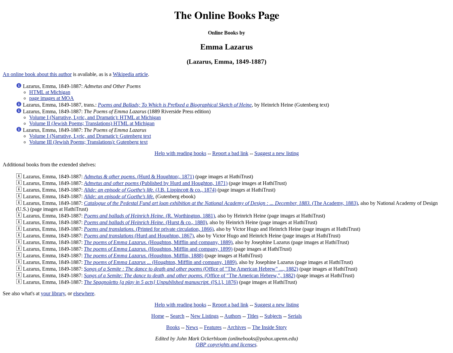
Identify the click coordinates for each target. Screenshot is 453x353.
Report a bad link (230, 153)
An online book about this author (37, 74)
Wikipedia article (130, 74)
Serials (295, 316)
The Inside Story (269, 327)
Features (213, 327)
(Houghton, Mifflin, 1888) (143, 255)
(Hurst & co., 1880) (145, 222)
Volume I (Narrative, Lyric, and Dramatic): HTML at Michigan (95, 117)
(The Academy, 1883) (221, 203)
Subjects (273, 316)
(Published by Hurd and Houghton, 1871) (155, 183)
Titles (252, 316)
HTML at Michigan (49, 92)
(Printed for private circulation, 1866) (149, 229)
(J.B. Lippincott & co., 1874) (150, 190)
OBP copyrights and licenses (226, 344)
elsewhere (83, 293)
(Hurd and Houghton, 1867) (139, 235)
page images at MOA (51, 98)
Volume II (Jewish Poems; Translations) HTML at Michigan (92, 123)
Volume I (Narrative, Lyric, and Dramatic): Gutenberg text (90, 136)
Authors (232, 316)
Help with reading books (180, 153)
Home (157, 316)
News (192, 327)
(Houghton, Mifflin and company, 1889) (158, 242)
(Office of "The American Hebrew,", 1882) (189, 275)
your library (53, 293)
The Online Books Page (226, 15)
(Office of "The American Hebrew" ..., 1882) (191, 269)
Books (173, 327)
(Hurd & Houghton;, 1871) (139, 176)
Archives (236, 327)
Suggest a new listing (276, 153)
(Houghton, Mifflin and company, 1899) (158, 249)
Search (177, 316)
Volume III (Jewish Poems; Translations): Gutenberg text (88, 142)
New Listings (204, 316)
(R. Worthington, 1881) (149, 216)
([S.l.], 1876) (161, 282)
